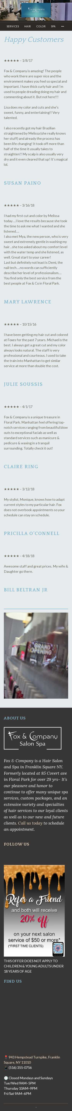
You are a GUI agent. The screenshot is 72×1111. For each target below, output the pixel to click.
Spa (53, 26)
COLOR (41, 26)
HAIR (27, 26)
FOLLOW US (16, 844)
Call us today (30, 823)
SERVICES (13, 26)
